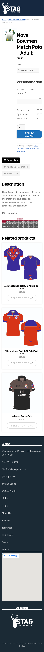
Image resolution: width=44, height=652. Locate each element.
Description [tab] (12, 159)
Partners (6, 520)
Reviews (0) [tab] (12, 173)
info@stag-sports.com (15, 469)
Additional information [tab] (17, 166)
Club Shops (7, 534)
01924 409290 (11, 461)
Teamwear (7, 527)
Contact (5, 542)
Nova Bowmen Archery (17, 19)
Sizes (20, 65)
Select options (22, 298)
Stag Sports (10, 476)
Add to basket (29, 134)
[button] (6, 31)
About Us (6, 512)
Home (4, 19)
